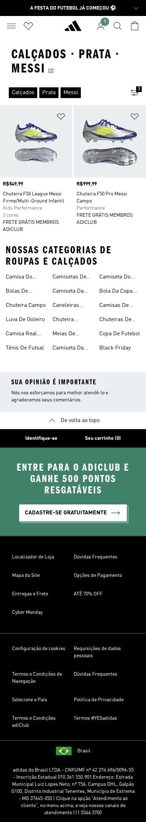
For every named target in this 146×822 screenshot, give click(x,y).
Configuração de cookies (38, 648)
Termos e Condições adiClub (34, 722)
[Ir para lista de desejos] (28, 25)
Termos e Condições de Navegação (37, 678)
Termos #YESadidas (95, 718)
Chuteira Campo (26, 305)
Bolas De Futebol (17, 292)
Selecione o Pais (29, 699)
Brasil (83, 750)
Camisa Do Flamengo (19, 277)
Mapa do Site (26, 575)
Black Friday (115, 348)
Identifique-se (41, 438)
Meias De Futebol (63, 334)
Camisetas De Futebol (69, 277)
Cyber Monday (27, 612)
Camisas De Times (114, 306)
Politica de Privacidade (99, 699)
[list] (61, 92)
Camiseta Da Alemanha (68, 348)
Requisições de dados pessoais (97, 652)
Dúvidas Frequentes (95, 557)
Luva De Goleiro (25, 320)
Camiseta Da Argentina (68, 292)
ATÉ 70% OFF (88, 593)
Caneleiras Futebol (65, 306)
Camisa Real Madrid (21, 334)
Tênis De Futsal (25, 348)
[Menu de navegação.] (11, 25)
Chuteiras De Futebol (115, 320)
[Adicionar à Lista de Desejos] (61, 118)
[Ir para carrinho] (134, 25)
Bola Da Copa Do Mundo (116, 292)
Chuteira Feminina (63, 320)
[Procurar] (117, 25)
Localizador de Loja (33, 557)
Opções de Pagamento (98, 575)
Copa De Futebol (119, 334)
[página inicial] (73, 28)
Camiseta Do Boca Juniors (115, 277)
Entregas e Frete (30, 593)
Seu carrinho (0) (103, 438)
